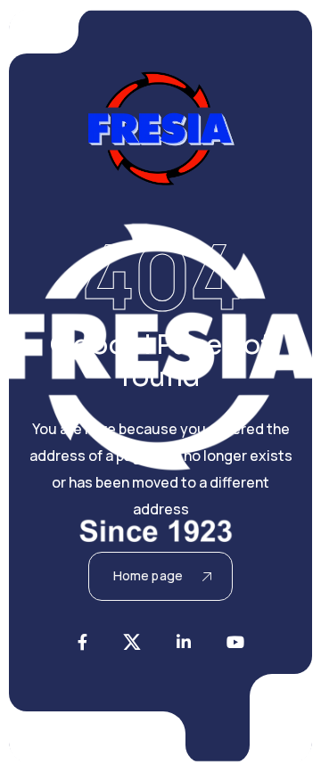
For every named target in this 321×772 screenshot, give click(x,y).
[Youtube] (235, 642)
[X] (132, 642)
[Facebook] (82, 642)
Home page (148, 575)
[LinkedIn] (184, 642)
